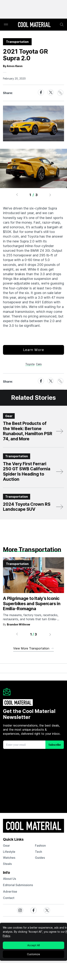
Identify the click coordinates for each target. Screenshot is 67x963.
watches (9, 857)
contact (8, 898)
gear (6, 845)
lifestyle (9, 852)
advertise (10, 891)
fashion (40, 845)
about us (9, 879)
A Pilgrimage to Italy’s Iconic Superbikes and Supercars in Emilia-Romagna (31, 603)
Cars (39, 364)
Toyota (29, 364)
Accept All (33, 945)
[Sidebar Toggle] (6, 24)
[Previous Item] (17, 194)
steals (7, 864)
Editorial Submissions (18, 885)
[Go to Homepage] (34, 24)
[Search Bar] (62, 24)
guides (40, 857)
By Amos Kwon (13, 66)
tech (38, 852)
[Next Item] (50, 194)
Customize (33, 954)
